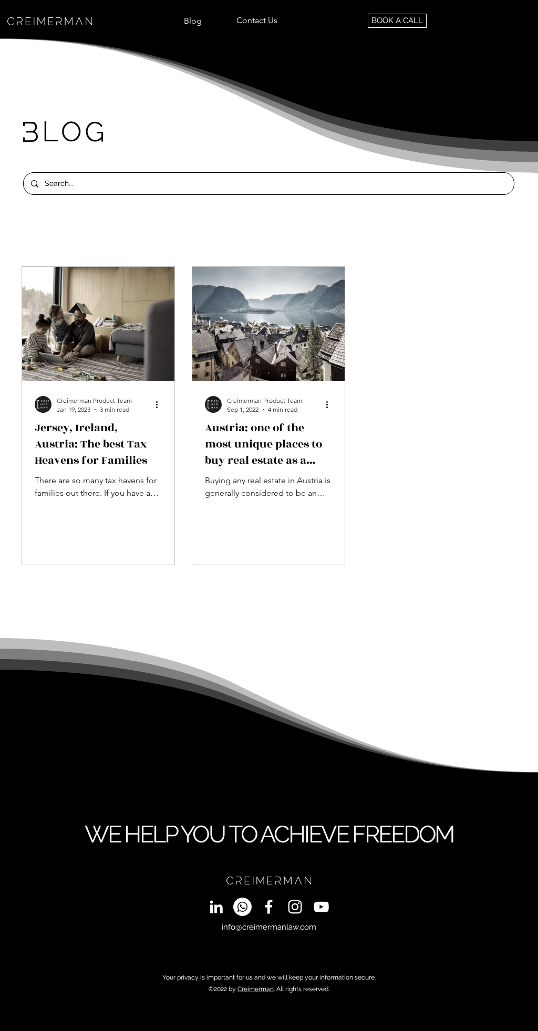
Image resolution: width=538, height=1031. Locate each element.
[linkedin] (216, 907)
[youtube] (321, 907)
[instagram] (295, 907)
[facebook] (269, 907)
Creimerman (255, 989)
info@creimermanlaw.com (269, 927)
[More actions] (160, 404)
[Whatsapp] (242, 907)
